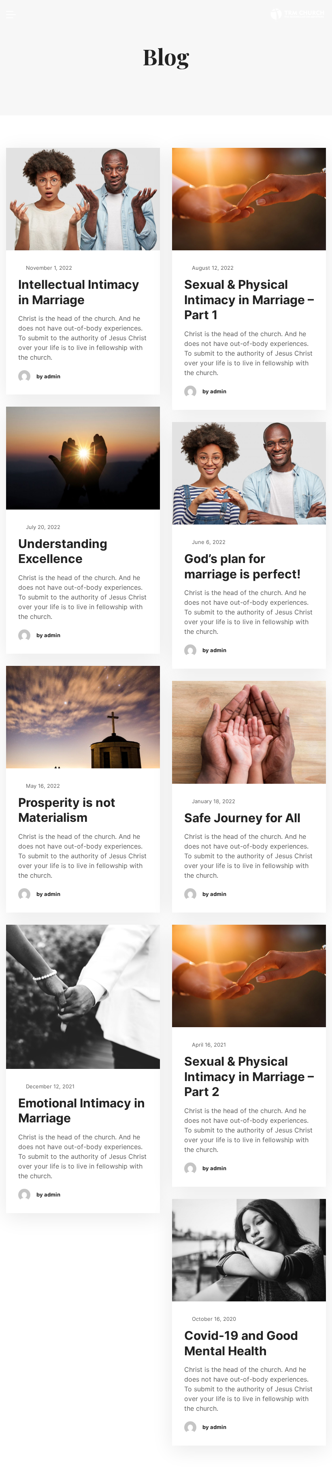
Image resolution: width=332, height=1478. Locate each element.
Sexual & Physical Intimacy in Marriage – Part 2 (249, 1076)
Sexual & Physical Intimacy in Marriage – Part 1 (249, 299)
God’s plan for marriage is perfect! (242, 566)
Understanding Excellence (62, 551)
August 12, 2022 (212, 267)
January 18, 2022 (212, 801)
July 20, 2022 (42, 527)
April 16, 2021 (208, 1044)
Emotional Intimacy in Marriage (81, 1111)
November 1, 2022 (48, 267)
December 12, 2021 (49, 1086)
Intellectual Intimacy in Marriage (78, 292)
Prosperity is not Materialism (66, 810)
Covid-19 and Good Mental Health (241, 1343)
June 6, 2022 (208, 542)
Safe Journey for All (242, 817)
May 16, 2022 (42, 786)
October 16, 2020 (213, 1319)
